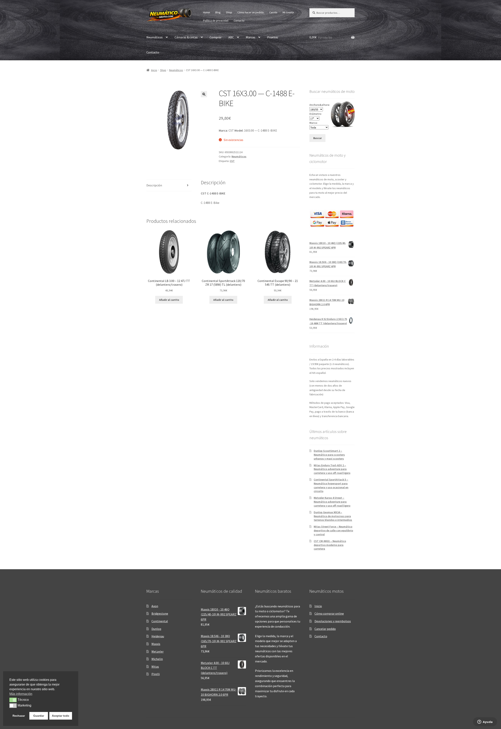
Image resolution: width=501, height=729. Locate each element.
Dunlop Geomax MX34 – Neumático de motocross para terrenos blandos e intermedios (333, 516)
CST (232, 161)
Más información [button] (20, 694)
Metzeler (157, 651)
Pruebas (272, 37)
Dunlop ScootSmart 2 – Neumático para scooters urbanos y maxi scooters (329, 454)
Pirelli (155, 674)
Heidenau (157, 636)
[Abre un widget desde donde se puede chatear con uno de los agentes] (485, 722)
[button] (204, 94)
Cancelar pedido (325, 629)
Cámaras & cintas (186, 37)
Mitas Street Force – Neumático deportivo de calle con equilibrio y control (333, 530)
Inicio (154, 70)
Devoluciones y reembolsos (332, 621)
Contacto (239, 20)
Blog (218, 12)
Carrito (273, 12)
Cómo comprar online (329, 613)
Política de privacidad (215, 20)
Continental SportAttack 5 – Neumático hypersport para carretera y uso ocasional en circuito (331, 485)
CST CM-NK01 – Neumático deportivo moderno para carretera (330, 545)
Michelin (157, 659)
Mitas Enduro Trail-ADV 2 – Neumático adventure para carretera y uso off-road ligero (332, 469)
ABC (231, 37)
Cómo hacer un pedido (250, 12)
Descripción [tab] (154, 185)
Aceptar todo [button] (60, 715)
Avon (154, 606)
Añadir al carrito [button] (169, 300)
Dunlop (156, 629)
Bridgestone (159, 613)
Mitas (155, 666)
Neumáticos (154, 37)
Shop (229, 12)
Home (206, 12)
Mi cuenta (288, 12)
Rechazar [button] (19, 715)
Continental (159, 621)
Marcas (250, 37)
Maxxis (155, 644)
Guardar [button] (38, 715)
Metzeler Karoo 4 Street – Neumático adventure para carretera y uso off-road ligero (332, 501)
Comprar (216, 37)
